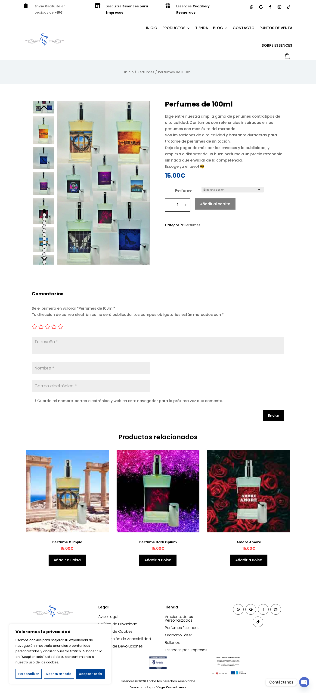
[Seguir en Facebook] (270, 7)
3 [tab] (44, 219)
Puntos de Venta (276, 28)
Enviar (273, 415)
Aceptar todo (90, 674)
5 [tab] (44, 227)
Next (43, 258)
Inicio (151, 28)
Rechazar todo (58, 674)
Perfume (183, 190)
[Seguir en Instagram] (279, 7)
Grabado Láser (178, 635)
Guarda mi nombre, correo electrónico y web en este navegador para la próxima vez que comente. (130, 400)
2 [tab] (44, 215)
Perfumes (145, 72)
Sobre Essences (277, 45)
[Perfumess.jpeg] (103, 183)
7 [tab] (44, 235)
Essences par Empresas (186, 650)
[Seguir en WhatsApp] (251, 7)
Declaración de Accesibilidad (124, 638)
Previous (43, 108)
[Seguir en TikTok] (288, 7)
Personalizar (28, 674)
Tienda (201, 28)
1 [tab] (44, 211)
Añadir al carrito (215, 204)
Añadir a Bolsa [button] (67, 560)
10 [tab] (44, 246)
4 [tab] (44, 223)
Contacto (243, 28)
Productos (174, 28)
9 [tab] (44, 242)
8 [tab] (44, 239)
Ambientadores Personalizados (179, 618)
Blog (218, 28)
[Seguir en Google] (261, 7)
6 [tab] (44, 231)
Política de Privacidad (117, 624)
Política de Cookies (115, 631)
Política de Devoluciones (120, 646)
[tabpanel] (44, 130)
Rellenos (172, 642)
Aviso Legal (108, 616)
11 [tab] (44, 250)
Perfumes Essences (182, 627)
